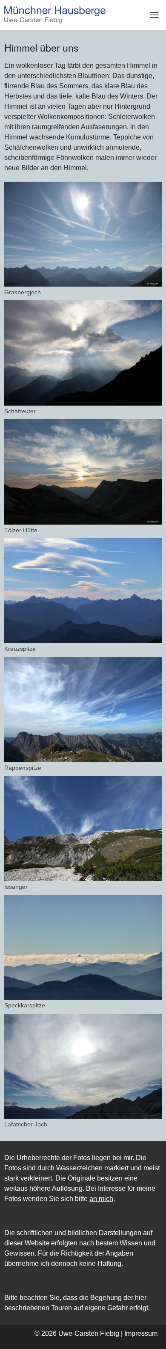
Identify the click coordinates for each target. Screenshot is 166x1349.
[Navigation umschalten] (154, 15)
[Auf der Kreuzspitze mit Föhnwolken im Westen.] (83, 590)
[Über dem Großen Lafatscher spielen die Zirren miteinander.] (83, 828)
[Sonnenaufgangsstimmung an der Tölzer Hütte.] (83, 471)
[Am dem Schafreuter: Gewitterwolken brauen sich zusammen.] (83, 352)
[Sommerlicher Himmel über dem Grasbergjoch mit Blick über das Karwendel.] (83, 234)
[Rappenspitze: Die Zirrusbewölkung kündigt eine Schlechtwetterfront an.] (83, 709)
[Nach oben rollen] (147, 1330)
